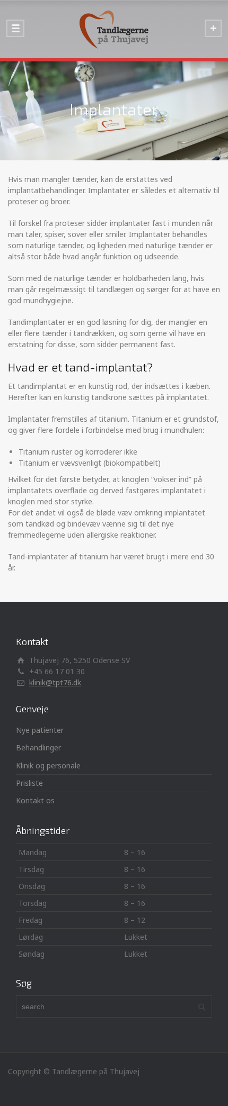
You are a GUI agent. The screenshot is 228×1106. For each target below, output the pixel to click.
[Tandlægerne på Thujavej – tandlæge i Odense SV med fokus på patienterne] (114, 29)
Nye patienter (40, 730)
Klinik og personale (48, 765)
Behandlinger (38, 747)
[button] (114, 903)
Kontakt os (35, 800)
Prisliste (29, 783)
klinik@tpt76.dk (55, 682)
